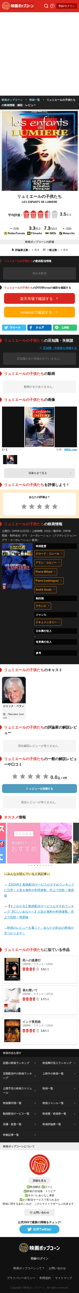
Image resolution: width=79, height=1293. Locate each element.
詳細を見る (39, 1180)
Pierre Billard (44, 571)
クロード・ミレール (47, 553)
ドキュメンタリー (46, 622)
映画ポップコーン (12, 99)
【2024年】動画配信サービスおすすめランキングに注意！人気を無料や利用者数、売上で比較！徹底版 (39, 890)
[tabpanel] (39, 843)
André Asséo (44, 589)
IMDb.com (70, 449)
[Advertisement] (39, 54)
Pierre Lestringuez (47, 580)
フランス (41, 605)
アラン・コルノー (46, 562)
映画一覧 (34, 99)
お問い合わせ (41, 1212)
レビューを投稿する (41, 788)
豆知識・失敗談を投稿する (59, 347)
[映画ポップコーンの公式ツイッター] (39, 1229)
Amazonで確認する (36, 312)
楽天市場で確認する (36, 299)
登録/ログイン (66, 6)
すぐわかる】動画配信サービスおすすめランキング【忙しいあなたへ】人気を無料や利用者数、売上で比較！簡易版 (39, 911)
